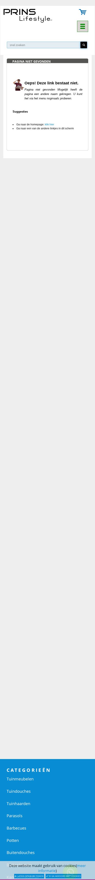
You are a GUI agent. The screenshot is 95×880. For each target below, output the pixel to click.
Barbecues (16, 828)
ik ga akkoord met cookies (64, 876)
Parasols (15, 815)
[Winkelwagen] (82, 12)
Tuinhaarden (18, 803)
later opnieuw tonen (30, 876)
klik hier (49, 124)
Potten (13, 840)
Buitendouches (21, 852)
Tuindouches (19, 791)
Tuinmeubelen (20, 779)
